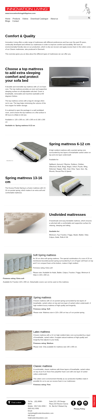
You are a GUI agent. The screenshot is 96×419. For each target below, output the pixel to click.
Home (7, 19)
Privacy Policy (79, 409)
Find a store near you (16, 403)
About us (54, 19)
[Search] (89, 17)
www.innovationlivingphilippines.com (20, 13)
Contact (15, 21)
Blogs (7, 21)
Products (16, 19)
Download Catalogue (39, 19)
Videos (25, 19)
